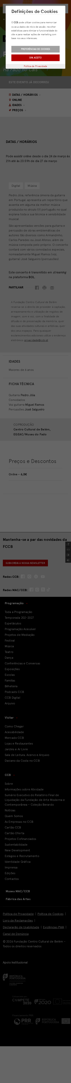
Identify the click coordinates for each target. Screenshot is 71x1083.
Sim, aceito (35, 57)
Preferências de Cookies (35, 49)
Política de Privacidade (35, 66)
